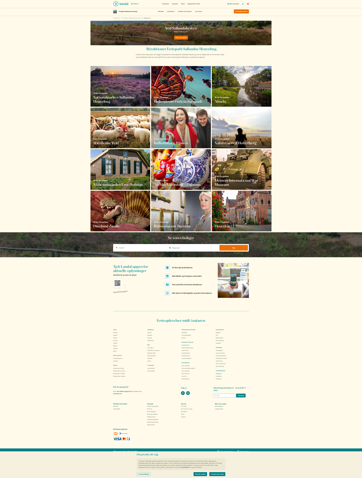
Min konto (149, 409)
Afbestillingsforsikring (152, 422)
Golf (217, 335)
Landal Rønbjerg (186, 353)
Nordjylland (219, 376)
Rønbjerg (149, 335)
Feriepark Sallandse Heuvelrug (132, 18)
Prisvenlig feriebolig (221, 355)
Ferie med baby (185, 365)
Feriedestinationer (220, 370)
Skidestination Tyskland (119, 376)
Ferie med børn (185, 371)
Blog (148, 345)
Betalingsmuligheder (152, 414)
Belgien (115, 346)
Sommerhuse (219, 361)
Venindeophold (185, 379)
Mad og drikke (219, 338)
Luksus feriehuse (220, 353)
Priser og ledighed (181, 37)
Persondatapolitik (151, 411)
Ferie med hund (186, 373)
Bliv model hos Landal (186, 409)
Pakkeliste (115, 406)
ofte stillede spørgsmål (123, 391)
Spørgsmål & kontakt (193, 4)
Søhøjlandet (150, 340)
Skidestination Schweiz (119, 371)
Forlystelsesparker (186, 335)
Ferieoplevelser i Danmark (188, 329)
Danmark (115, 332)
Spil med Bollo (151, 371)
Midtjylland (218, 373)
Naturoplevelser (151, 355)
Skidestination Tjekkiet (119, 373)
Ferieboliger (219, 347)
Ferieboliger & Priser (241, 11)
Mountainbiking (220, 340)
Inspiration (175, 4)
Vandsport (218, 343)
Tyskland (115, 348)
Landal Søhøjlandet (186, 358)
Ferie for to (184, 376)
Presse (149, 361)
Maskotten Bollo (151, 353)
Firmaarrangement (117, 358)
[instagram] (188, 394)
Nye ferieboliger (220, 366)
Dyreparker (184, 332)
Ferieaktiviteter (220, 329)
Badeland (218, 332)
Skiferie (115, 365)
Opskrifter (149, 358)
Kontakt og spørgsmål (152, 406)
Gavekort (183, 417)
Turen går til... (150, 347)
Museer (184, 338)
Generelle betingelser (152, 419)
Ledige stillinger (219, 409)
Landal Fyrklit (185, 350)
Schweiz (115, 340)
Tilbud (183, 4)
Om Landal (183, 406)
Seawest (149, 338)
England (115, 335)
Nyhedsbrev (184, 411)
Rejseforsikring (151, 424)
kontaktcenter (117, 393)
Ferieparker (165, 4)
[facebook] (183, 394)
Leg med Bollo (151, 368)
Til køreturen (150, 365)
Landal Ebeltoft (185, 345)
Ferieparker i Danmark (187, 342)
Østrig (114, 351)
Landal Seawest (186, 355)
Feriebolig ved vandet (221, 358)
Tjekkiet (115, 343)
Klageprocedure (151, 417)
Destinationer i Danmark (153, 350)
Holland (115, 338)
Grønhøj (149, 332)
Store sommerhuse (221, 363)
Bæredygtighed (219, 406)
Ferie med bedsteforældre (188, 368)
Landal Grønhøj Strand (187, 347)
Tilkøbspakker (116, 409)
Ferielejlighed (219, 350)
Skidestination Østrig (118, 368)
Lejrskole (115, 361)
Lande (114, 329)
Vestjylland (218, 379)
